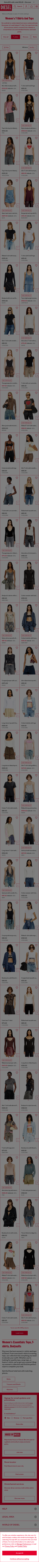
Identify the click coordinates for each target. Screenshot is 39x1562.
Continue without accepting (19, 1559)
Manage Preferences (24, 1544)
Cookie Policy (22, 1546)
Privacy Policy (9, 1546)
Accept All (19, 1553)
